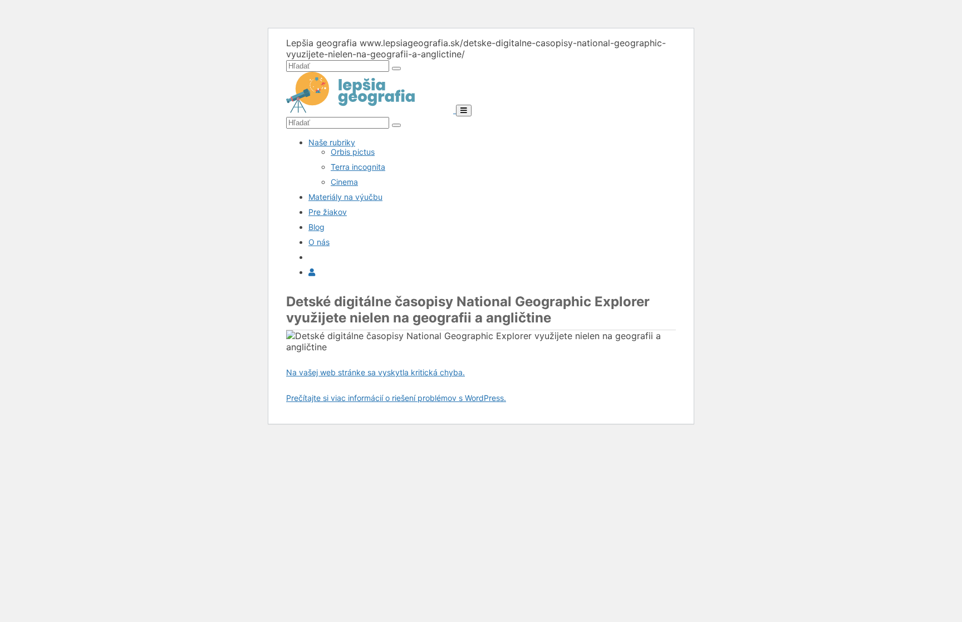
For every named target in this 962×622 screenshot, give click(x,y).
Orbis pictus (353, 151)
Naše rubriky (331, 142)
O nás (319, 242)
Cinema (344, 182)
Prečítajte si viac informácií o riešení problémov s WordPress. (396, 398)
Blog (316, 227)
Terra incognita (358, 167)
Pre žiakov (327, 212)
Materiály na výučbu (345, 197)
